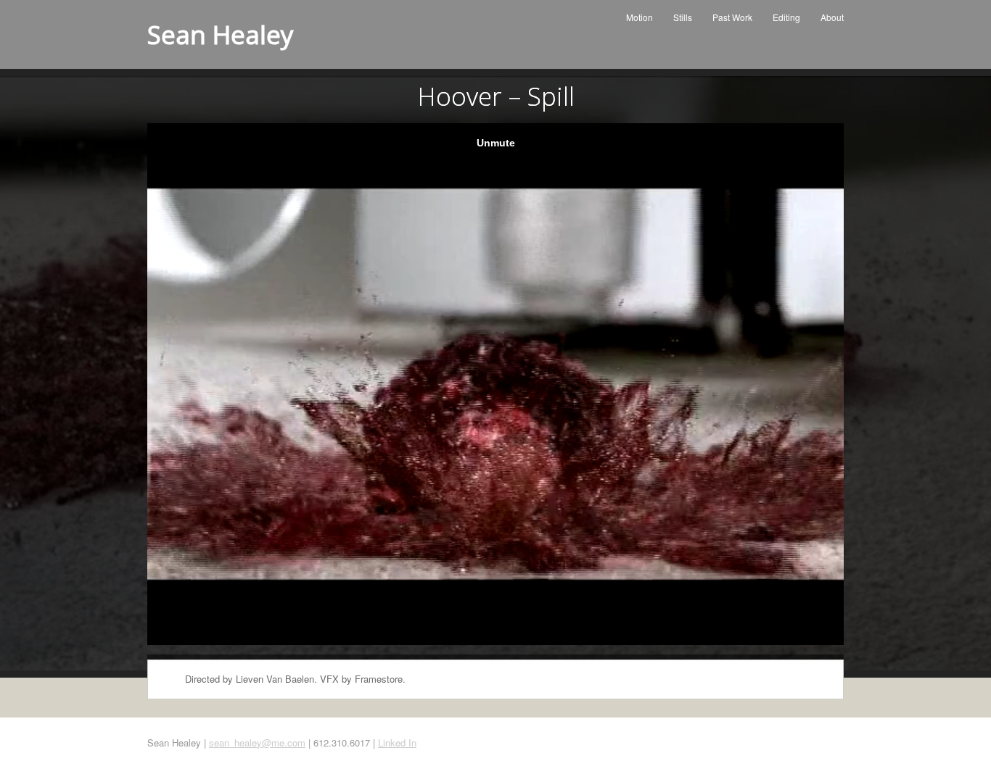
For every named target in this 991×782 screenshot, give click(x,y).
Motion (639, 17)
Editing (786, 17)
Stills (682, 17)
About (832, 17)
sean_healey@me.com (257, 742)
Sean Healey (220, 34)
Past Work (732, 17)
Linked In (397, 742)
